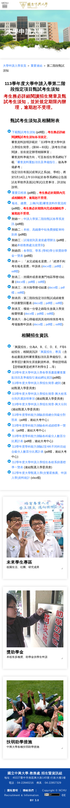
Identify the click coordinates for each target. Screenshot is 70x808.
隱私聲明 (12, 790)
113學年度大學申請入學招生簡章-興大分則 (39, 404)
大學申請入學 (25, 31)
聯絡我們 (28, 790)
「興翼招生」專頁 (49, 351)
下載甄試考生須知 (23, 132)
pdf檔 (57, 266)
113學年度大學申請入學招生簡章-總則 (36, 383)
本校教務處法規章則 (30, 245)
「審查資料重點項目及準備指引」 (36, 162)
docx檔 (47, 266)
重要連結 (36, 65)
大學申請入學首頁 (14, 65)
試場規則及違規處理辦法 (40, 240)
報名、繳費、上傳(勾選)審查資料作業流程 (39, 203)
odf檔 (14, 271)
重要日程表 (19, 192)
